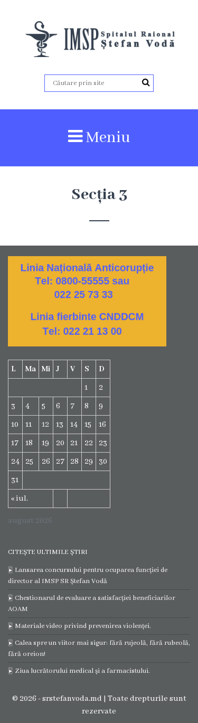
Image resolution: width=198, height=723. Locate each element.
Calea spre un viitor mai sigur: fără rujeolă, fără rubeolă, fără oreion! (99, 649)
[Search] (146, 83)
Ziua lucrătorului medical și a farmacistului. (82, 670)
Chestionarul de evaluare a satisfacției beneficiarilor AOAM (91, 604)
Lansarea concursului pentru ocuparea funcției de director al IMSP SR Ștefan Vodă (87, 576)
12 (45, 424)
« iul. (19, 498)
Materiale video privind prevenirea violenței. (83, 626)
